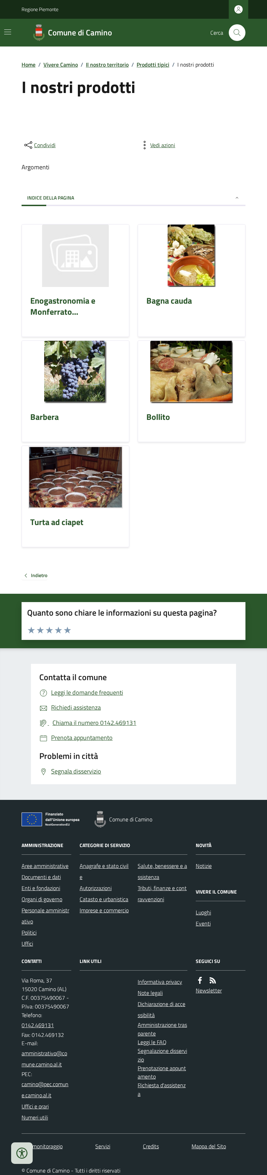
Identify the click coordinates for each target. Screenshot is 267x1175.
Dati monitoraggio (42, 1146)
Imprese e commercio (104, 910)
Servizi (102, 1146)
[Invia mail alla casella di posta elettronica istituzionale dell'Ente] (46, 1059)
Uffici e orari (35, 1106)
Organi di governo (42, 899)
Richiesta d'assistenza (162, 1089)
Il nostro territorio (107, 64)
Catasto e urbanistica (104, 899)
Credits (151, 1146)
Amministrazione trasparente (162, 1029)
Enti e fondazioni (41, 888)
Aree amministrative (45, 866)
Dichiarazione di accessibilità (161, 1009)
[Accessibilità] (21, 1153)
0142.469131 (38, 1025)
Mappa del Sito (209, 1146)
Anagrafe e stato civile (104, 871)
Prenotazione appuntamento (162, 1072)
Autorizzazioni (96, 888)
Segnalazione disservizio (162, 1055)
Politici (29, 932)
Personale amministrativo (45, 915)
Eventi (203, 923)
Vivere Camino (60, 64)
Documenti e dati (41, 877)
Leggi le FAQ (152, 1042)
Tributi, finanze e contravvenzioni (162, 893)
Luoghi (203, 912)
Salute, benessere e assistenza (162, 871)
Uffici (27, 943)
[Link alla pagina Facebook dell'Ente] (200, 980)
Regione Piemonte (40, 9)
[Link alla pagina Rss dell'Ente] (213, 980)
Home (28, 64)
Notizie (204, 866)
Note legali (150, 993)
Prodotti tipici (153, 64)
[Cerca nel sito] (234, 32)
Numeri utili (35, 1117)
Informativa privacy (160, 982)
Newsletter (209, 990)
